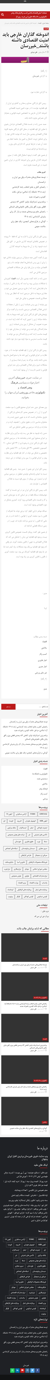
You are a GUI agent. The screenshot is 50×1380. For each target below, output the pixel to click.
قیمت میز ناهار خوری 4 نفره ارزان (36, 1185)
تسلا (45, 842)
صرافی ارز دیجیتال (41, 855)
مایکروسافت (9, 862)
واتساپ (44, 883)
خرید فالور (45, 911)
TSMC (33, 814)
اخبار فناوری (42, 660)
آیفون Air (43, 821)
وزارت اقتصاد (33, 883)
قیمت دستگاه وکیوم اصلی (20, 1195)
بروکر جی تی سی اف (41, 916)
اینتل (31, 828)
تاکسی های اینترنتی (40, 835)
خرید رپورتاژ (20, 17)
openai (43, 814)
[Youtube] (22, 1370)
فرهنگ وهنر (15, 13)
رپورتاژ (23, 1181)
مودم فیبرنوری (8, 1205)
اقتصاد (35, 13)
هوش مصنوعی (16, 876)
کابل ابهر (44, 1205)
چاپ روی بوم (13, 1200)
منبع (45, 689)
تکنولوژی (40, 392)
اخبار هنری (43, 666)
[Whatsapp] (12, 1370)
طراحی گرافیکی (26, 855)
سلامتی (30, 13)
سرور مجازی (43, 849)
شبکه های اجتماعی (11, 849)
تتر (29, 835)
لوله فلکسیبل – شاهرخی (39, 1195)
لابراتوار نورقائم (27, 1209)
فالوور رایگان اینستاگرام (26, 1200)
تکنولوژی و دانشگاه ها (38, 17)
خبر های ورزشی (41, 673)
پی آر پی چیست (20, 1173)
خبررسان (36, 76)
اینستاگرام (22, 828)
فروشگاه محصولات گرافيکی (37, 862)
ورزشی (27, 17)
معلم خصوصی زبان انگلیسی (37, 1190)
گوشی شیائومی (42, 897)
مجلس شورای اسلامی (40, 869)
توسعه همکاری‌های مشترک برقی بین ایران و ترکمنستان (28, 722)
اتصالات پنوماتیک (20, 1190)
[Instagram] (27, 1370)
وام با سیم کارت (31, 1213)
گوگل (18, 897)
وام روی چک (35, 1205)
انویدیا (11, 821)
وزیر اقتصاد (22, 883)
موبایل (27, 869)
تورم (38, 842)
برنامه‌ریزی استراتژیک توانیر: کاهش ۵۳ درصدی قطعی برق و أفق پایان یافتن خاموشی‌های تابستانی (25, 737)
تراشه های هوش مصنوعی (16, 835)
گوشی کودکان (28, 897)
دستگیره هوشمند (33, 1173)
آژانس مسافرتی (21, 814)
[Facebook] (37, 1370)
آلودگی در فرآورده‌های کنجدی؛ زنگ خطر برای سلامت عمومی (26, 753)
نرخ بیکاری (17, 869)
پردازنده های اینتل (41, 890)
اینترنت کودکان (42, 828)
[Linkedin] (17, 1370)
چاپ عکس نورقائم (40, 1209)
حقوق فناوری (29, 842)
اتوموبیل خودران (30, 821)
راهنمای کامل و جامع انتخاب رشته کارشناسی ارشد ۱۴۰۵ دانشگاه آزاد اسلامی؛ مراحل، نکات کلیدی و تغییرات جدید (29, 192)
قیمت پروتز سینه (32, 1181)
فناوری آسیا (21, 862)
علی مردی (34, 52)
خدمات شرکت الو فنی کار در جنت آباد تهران (25, 1216)
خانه (25, 1)
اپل (4, 821)
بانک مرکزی (11, 828)
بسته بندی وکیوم (41, 1200)
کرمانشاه (10, 890)
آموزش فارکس (22, 1176)
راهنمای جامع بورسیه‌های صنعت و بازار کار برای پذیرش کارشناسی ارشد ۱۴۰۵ (25, 746)
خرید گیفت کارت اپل (12, 1181)
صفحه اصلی (42, 13)
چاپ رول (17, 1209)
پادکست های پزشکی (21, 1205)
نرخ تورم (7, 869)
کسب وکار (23, 13)
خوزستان (18, 842)
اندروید (19, 821)
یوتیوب (10, 897)
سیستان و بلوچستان (28, 849)
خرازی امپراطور (19, 1213)
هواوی (27, 876)
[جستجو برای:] (32, 707)
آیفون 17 (9, 814)
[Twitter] (32, 1370)
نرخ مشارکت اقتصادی (40, 876)
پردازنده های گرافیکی (24, 890)
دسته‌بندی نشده (42, 779)
